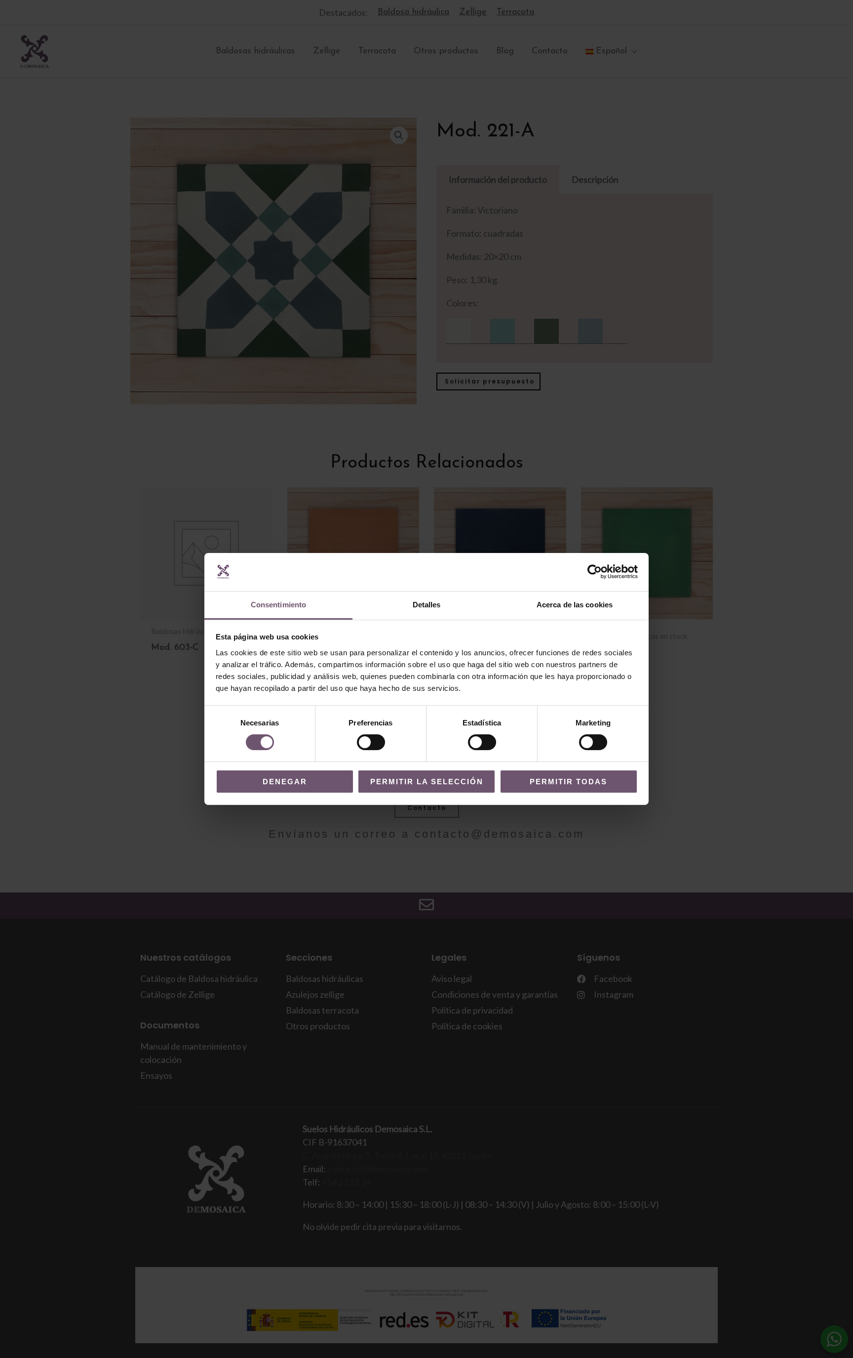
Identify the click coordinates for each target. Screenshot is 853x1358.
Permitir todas (568, 781)
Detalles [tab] (427, 604)
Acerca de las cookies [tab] (575, 604)
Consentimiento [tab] (278, 604)
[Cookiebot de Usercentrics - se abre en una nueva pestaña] (594, 571)
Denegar (285, 781)
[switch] (371, 742)
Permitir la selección (426, 781)
